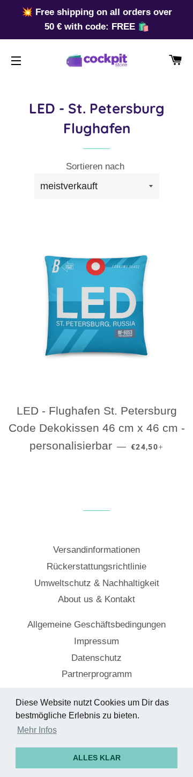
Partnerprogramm (97, 674)
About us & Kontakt (96, 599)
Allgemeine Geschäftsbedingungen (96, 624)
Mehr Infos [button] (37, 730)
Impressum (96, 641)
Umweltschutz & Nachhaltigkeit (96, 583)
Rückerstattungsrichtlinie (96, 566)
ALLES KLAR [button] (97, 757)
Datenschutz (96, 658)
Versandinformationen (96, 550)
